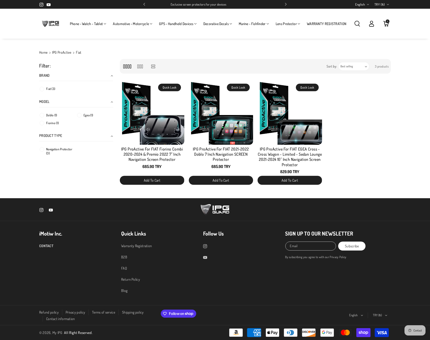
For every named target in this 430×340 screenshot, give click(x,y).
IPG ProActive (61, 52)
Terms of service (103, 312)
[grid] (127, 66)
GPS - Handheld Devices (176, 23)
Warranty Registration (136, 246)
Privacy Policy (338, 257)
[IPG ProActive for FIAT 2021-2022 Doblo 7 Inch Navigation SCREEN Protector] (221, 112)
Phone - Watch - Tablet (86, 23)
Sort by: (332, 66)
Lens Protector (286, 23)
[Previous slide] (144, 4)
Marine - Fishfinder (252, 23)
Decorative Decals (216, 23)
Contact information (60, 319)
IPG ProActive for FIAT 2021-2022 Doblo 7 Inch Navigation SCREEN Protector (221, 154)
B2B (124, 257)
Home (43, 52)
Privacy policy (75, 312)
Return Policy (130, 279)
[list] (153, 66)
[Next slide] (285, 4)
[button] (88, 23)
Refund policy (49, 312)
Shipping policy (133, 312)
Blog (124, 290)
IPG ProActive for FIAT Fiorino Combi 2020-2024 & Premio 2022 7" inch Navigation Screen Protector (152, 154)
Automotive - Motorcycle (131, 23)
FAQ (124, 268)
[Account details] (371, 24)
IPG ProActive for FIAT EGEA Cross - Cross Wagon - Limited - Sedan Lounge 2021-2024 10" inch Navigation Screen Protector (290, 157)
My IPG (57, 332)
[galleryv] (140, 66)
